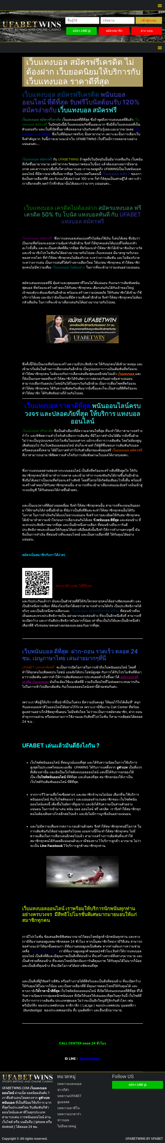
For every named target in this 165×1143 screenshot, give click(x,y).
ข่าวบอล (63, 1120)
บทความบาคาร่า (69, 1114)
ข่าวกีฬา (63, 1090)
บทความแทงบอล (69, 1084)
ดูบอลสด (63, 1102)
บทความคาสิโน (68, 1108)
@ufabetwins (89, 1059)
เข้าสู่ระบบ (148, 20)
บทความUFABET (69, 1096)
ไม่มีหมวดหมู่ (66, 1126)
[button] (159, 5)
